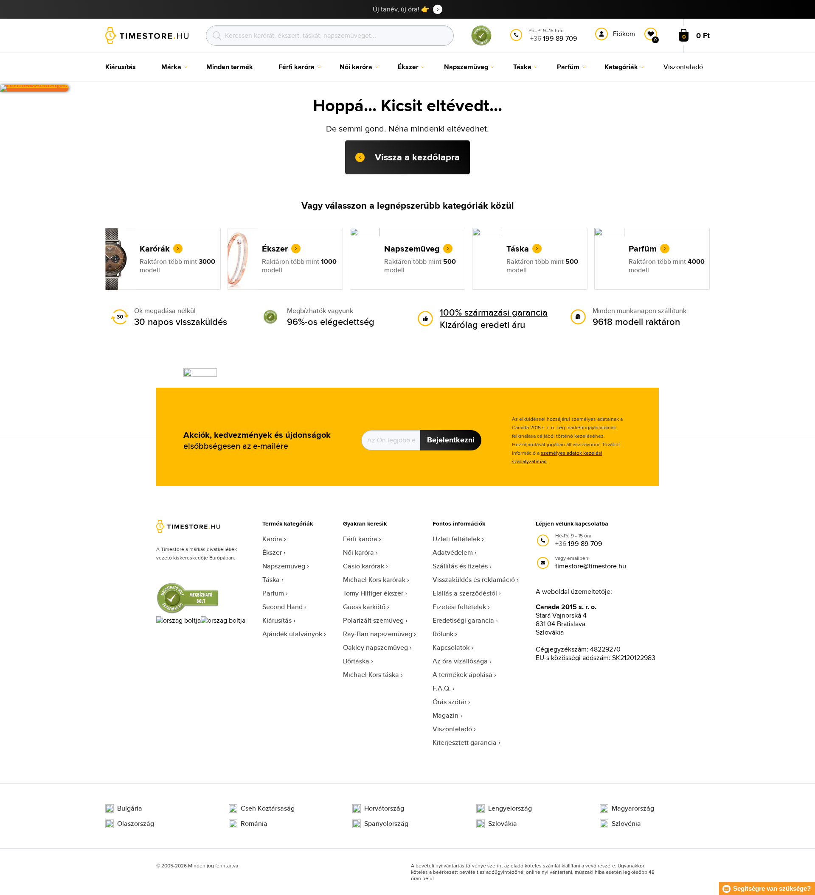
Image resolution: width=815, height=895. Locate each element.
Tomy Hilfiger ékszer (373, 593)
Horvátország (384, 808)
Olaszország (135, 823)
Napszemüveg (283, 566)
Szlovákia (502, 823)
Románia (254, 823)
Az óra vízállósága (460, 661)
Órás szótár (450, 702)
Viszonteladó (452, 729)
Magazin (445, 715)
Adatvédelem (453, 552)
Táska (271, 580)
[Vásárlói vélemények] (34, 88)
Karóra (272, 539)
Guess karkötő (364, 607)
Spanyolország (386, 823)
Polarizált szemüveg (373, 620)
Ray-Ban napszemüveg (377, 634)
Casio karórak (363, 566)
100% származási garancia (494, 312)
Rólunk (443, 634)
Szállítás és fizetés (460, 566)
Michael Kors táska (371, 675)
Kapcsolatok (451, 647)
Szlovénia (626, 823)
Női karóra (358, 552)
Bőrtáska (356, 661)
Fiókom (624, 34)
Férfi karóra (360, 539)
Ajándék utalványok (292, 634)
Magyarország (633, 808)
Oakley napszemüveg (375, 647)
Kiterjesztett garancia (465, 742)
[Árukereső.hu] (481, 44)
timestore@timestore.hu (590, 566)
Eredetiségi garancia (463, 620)
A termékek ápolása (462, 675)
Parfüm (273, 593)
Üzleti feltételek (456, 539)
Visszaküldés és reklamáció (474, 580)
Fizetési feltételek (459, 607)
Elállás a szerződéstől (465, 593)
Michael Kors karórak (374, 580)
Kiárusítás (277, 620)
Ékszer (272, 552)
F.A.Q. (442, 688)
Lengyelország (510, 808)
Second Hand (282, 607)
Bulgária (129, 808)
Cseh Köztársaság (268, 808)
